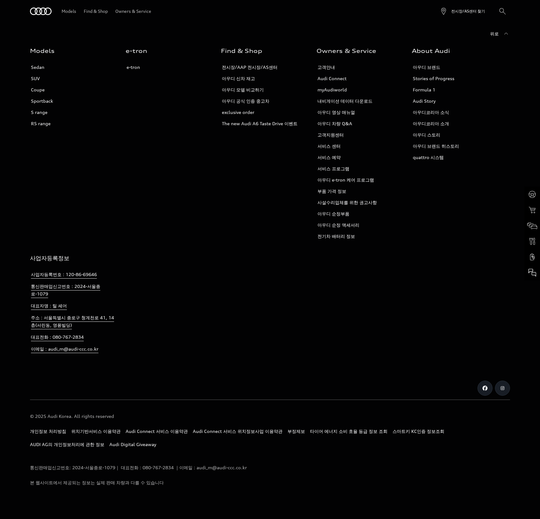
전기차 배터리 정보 (336, 236)
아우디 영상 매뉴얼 (336, 112)
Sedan (37, 67)
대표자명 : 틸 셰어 (49, 305)
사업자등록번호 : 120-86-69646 (64, 274)
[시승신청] (532, 194)
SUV (35, 78)
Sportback (42, 101)
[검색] (502, 11)
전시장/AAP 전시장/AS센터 (250, 67)
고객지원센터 (331, 134)
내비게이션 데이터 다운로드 (345, 101)
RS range (41, 123)
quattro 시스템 (428, 157)
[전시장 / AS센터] (532, 226)
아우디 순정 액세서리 (338, 225)
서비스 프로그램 (333, 168)
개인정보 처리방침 (48, 431)
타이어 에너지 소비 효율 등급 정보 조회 (349, 431)
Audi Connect (332, 78)
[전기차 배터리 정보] (532, 257)
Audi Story (424, 101)
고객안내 (326, 67)
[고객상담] (532, 272)
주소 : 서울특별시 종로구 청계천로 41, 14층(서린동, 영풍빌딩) (72, 321)
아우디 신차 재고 (238, 78)
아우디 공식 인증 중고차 (245, 101)
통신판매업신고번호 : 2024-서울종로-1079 (65, 290)
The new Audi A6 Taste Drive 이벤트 (260, 123)
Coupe (38, 89)
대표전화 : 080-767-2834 (57, 337)
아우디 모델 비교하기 (243, 89)
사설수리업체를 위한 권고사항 (347, 202)
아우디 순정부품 (333, 213)
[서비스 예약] (532, 241)
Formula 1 (424, 89)
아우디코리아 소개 (431, 123)
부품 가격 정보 (332, 191)
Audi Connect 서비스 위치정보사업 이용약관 (237, 431)
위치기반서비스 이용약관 (96, 431)
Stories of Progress (433, 78)
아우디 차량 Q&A (335, 123)
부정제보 (296, 431)
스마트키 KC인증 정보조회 (418, 431)
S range (39, 112)
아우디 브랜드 (426, 67)
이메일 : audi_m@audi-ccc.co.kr (64, 349)
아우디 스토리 (426, 134)
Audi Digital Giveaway (132, 444)
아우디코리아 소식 (431, 112)
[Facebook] (485, 388)
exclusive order (238, 112)
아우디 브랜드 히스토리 (436, 146)
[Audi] (41, 11)
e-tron (133, 67)
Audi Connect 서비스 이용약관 (157, 431)
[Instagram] (502, 388)
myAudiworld (332, 89)
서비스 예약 (329, 157)
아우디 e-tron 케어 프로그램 (346, 179)
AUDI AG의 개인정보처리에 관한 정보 (67, 444)
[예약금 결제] (532, 210)
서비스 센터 (329, 146)
